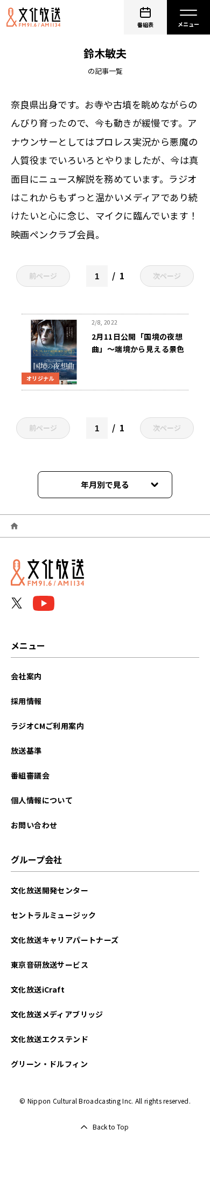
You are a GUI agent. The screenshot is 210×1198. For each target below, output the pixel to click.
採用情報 (26, 701)
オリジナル (40, 378)
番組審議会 (30, 775)
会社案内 (26, 676)
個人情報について (42, 800)
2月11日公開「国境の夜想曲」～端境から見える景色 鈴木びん (142, 349)
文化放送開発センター (49, 890)
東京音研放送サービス (49, 964)
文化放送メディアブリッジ (57, 1014)
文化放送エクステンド (49, 1039)
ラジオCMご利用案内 (47, 725)
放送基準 (26, 750)
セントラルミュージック (53, 915)
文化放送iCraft (38, 989)
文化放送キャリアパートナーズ (65, 939)
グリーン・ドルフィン (49, 1063)
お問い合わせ (34, 825)
